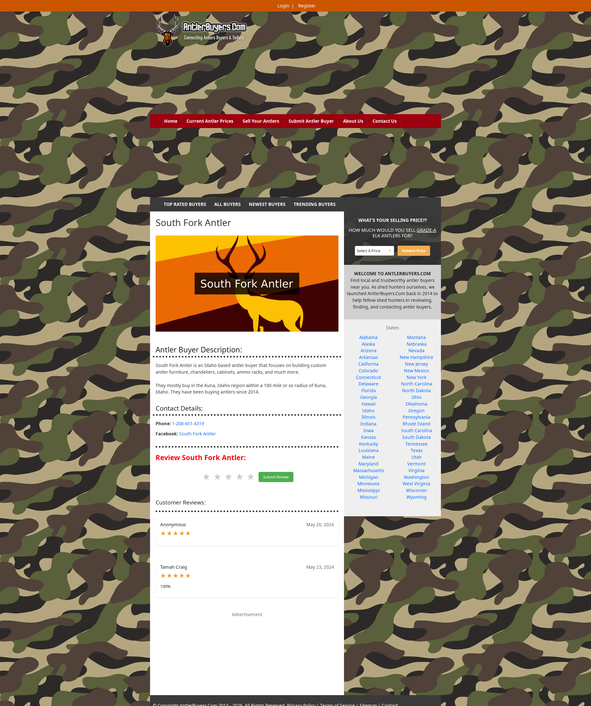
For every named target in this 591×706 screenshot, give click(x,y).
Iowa (368, 430)
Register (307, 6)
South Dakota (416, 437)
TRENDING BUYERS (315, 204)
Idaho (368, 410)
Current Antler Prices (210, 121)
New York (416, 377)
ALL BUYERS (227, 204)
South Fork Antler (197, 434)
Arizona (369, 350)
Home (170, 121)
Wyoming (417, 497)
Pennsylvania (416, 417)
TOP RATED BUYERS (185, 204)
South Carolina (416, 430)
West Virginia (416, 483)
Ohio (416, 397)
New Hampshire (416, 357)
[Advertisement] (295, 162)
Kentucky (368, 444)
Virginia (416, 470)
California (368, 364)
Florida (368, 390)
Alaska (368, 344)
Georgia (368, 397)
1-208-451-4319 (188, 423)
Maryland (368, 464)
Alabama (368, 337)
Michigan (368, 477)
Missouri (368, 497)
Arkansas (368, 357)
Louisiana (369, 450)
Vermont (416, 464)
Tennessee (416, 444)
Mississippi (368, 490)
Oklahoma (416, 404)
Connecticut (368, 377)
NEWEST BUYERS (267, 204)
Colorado (368, 370)
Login (283, 6)
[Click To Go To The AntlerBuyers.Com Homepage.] (202, 30)
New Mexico (416, 370)
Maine (368, 457)
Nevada (416, 350)
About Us (353, 121)
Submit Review (276, 477)
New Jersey (416, 364)
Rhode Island (416, 424)
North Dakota (416, 390)
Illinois (368, 417)
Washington (416, 477)
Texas (416, 450)
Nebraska (417, 344)
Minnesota (368, 483)
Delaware (368, 384)
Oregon (416, 410)
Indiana (368, 424)
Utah (416, 457)
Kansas (368, 437)
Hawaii (369, 404)
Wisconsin (416, 490)
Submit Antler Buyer (311, 121)
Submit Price (413, 250)
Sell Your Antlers (261, 121)
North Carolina (416, 384)
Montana (416, 337)
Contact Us (385, 121)
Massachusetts (368, 470)
